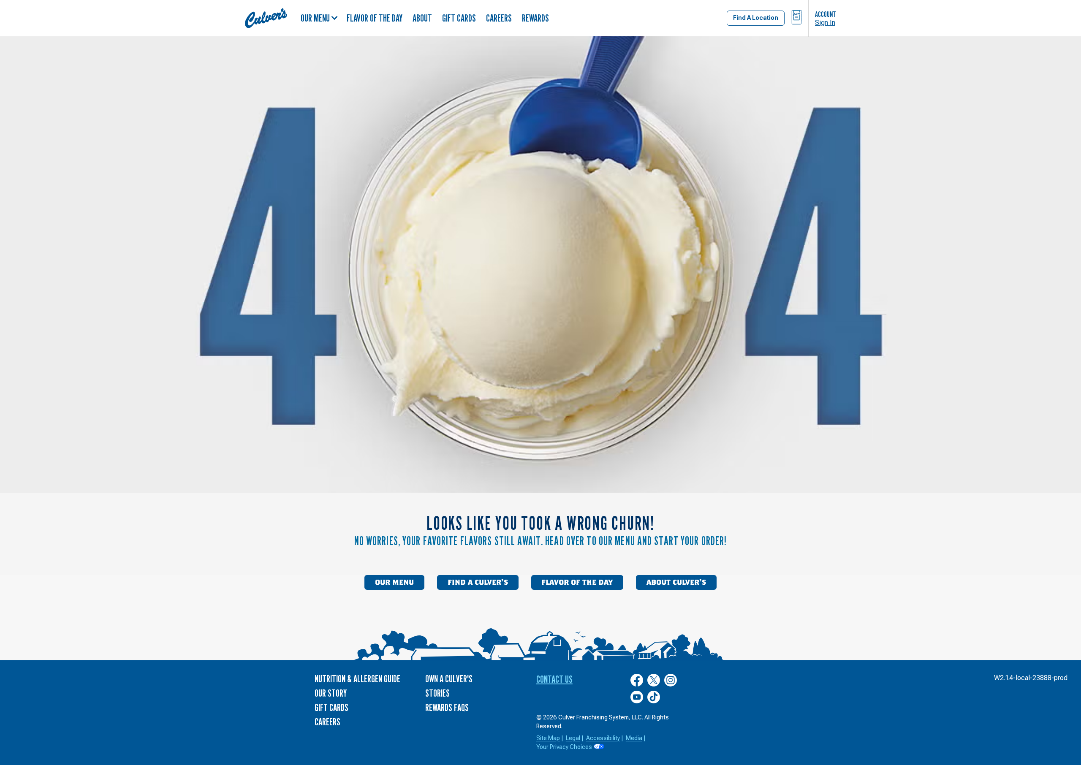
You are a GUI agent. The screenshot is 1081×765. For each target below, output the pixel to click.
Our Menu (315, 18)
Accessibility (603, 738)
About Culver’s (676, 582)
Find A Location (755, 17)
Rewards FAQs (447, 707)
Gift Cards (459, 18)
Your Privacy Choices (564, 746)
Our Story (331, 693)
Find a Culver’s (478, 582)
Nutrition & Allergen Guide (357, 679)
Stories (437, 693)
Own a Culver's (449, 679)
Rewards (535, 18)
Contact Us (554, 679)
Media (634, 738)
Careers (499, 18)
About (422, 18)
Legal (573, 738)
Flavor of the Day (374, 18)
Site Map (548, 738)
